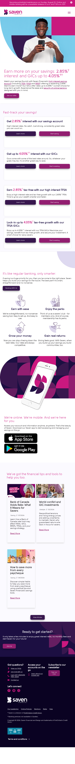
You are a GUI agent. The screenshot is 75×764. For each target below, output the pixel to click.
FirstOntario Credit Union (33, 713)
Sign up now (54, 673)
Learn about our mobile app (37, 674)
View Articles (37, 617)
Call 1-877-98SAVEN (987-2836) (18, 676)
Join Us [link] (9, 646)
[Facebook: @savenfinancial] (9, 690)
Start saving (54, 134)
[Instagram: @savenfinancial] (18, 690)
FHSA (28, 83)
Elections (37, 709)
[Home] (13, 12)
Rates (45, 709)
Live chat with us (16, 672)
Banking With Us (11, 288)
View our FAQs (16, 668)
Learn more (20, 134)
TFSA (23, 83)
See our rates (11, 95)
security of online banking (55, 88)
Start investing (54, 166)
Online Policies (26, 709)
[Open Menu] (69, 12)
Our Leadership (13, 709)
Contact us (15, 680)
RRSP (37, 83)
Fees (51, 709)
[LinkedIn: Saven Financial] (13, 690)
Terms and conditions (19, 739)
